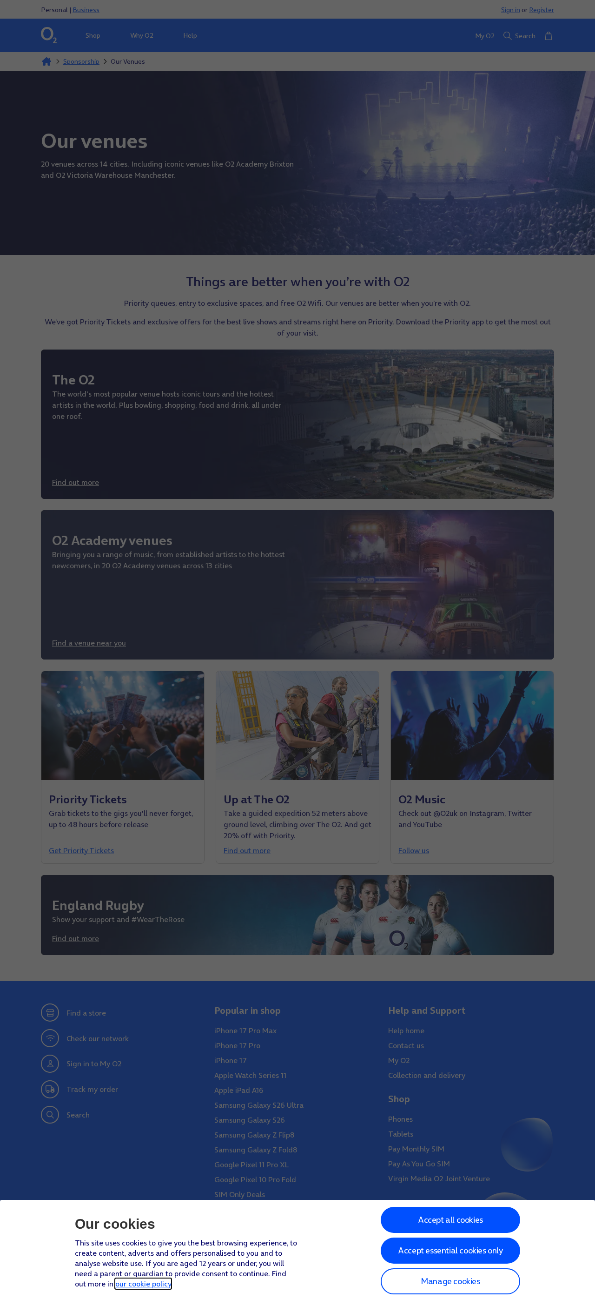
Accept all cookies (450, 1219)
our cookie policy (143, 1284)
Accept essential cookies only (450, 1250)
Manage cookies (450, 1281)
